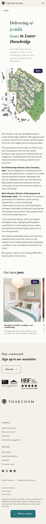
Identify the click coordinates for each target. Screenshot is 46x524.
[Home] (12, 3)
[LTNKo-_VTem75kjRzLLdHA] (10, 471)
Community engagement (11, 440)
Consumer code (8, 464)
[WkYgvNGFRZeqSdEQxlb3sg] (3, 471)
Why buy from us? (8, 432)
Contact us (6, 436)
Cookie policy (6, 494)
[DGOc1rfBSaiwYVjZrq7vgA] (14, 471)
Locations (5, 460)
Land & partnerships (9, 456)
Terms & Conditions (8, 488)
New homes (6, 452)
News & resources (9, 428)
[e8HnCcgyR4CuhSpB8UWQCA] (7, 471)
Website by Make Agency (27, 480)
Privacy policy (6, 491)
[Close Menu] (42, 3)
